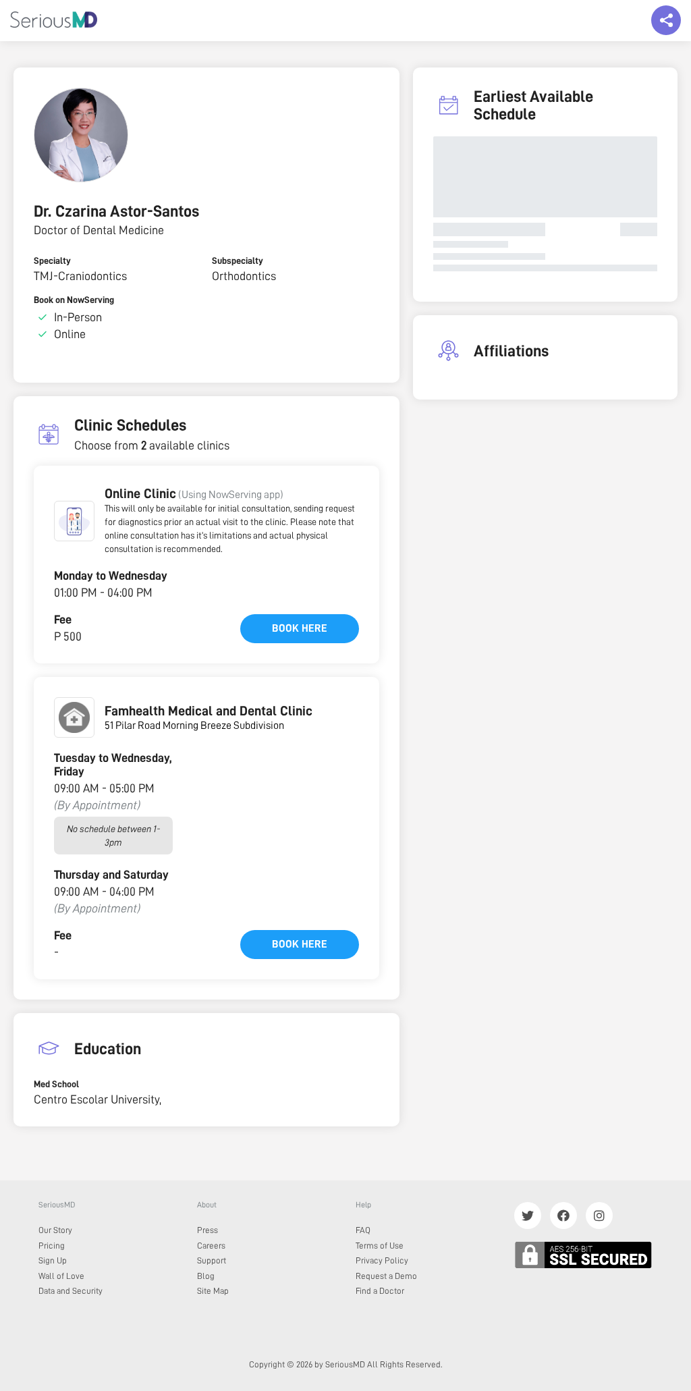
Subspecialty (237, 260)
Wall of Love (61, 1276)
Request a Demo (386, 1276)
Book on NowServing (74, 299)
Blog (206, 1276)
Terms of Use (380, 1245)
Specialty (52, 260)
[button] (74, 521)
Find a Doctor (380, 1290)
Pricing (51, 1245)
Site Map (213, 1290)
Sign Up (52, 1260)
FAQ (363, 1230)
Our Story (55, 1230)
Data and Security (70, 1290)
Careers (211, 1245)
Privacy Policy (382, 1260)
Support (211, 1260)
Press (207, 1230)
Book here (299, 628)
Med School (56, 1084)
